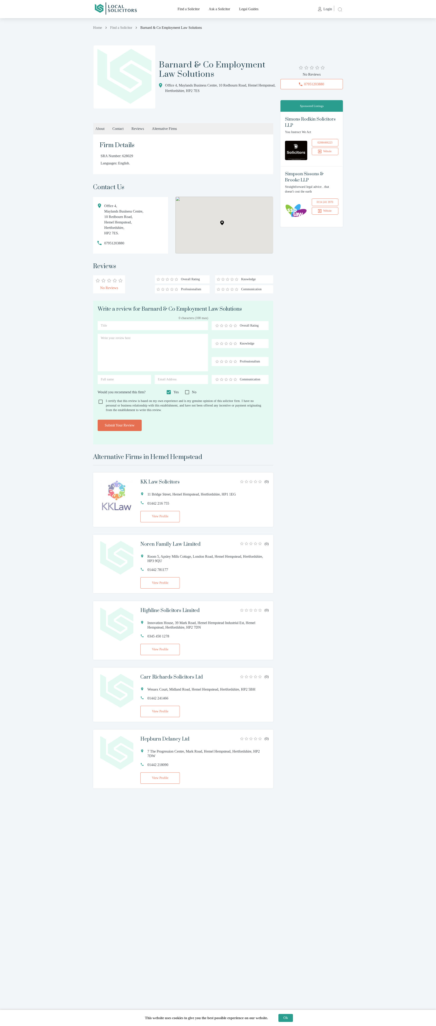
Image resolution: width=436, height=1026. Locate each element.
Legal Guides (248, 9)
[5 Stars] (235, 325)
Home (97, 28)
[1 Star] (217, 325)
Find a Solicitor (189, 9)
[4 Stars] (230, 325)
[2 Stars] (221, 325)
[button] (222, 223)
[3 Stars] (226, 325)
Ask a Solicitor (219, 9)
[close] (339, 9)
